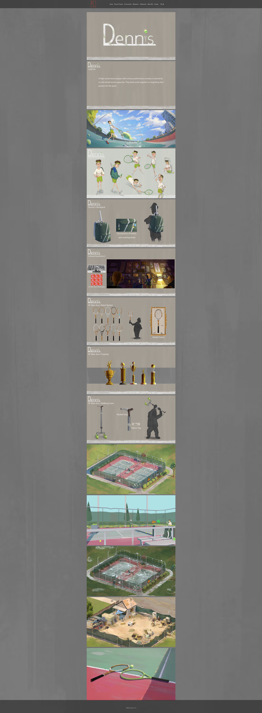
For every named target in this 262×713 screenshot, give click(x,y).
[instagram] (161, 4)
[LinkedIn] (163, 4)
